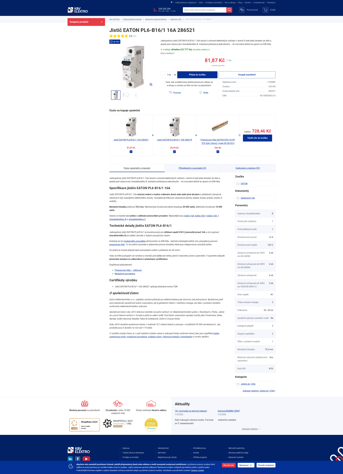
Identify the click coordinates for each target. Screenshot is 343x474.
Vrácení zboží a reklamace (133, 453)
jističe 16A (189, 216)
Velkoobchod (163, 448)
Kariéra (248, 2)
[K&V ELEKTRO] (77, 10)
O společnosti (258, 2)
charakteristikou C (137, 219)
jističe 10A (212, 216)
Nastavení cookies (235, 457)
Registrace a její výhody (167, 457)
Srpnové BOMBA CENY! (229, 411)
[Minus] (163, 74)
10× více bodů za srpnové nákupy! (191, 411)
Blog (240, 2)
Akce (201, 2)
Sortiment (162, 453)
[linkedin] (70, 459)
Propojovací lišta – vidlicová (128, 270)
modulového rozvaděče (135, 241)
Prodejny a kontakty (213, 2)
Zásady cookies (197, 470)
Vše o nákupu (230, 2)
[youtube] (86, 459)
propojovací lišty (117, 244)
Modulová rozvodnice (125, 273)
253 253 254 (164, 9)
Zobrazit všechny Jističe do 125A (258, 391)
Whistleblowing (199, 448)
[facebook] (77, 459)
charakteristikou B (117, 219)
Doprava (125, 448)
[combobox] (204, 10)
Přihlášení (271, 2)
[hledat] (229, 10)
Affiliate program (200, 457)
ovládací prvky (154, 336)
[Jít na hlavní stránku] (172, 2)
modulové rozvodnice (137, 336)
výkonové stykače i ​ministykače (177, 336)
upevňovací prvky (117, 336)
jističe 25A (200, 216)
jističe (216, 333)
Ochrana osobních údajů (238, 453)
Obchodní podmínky (236, 448)
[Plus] (175, 74)
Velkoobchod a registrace (185, 2)
